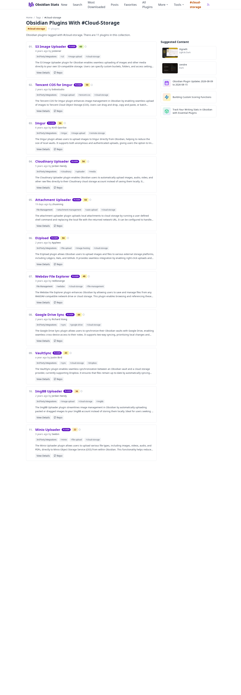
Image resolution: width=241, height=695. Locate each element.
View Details (43, 72)
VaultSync (43, 353)
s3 (62, 56)
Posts (115, 5)
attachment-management (68, 209)
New (64, 5)
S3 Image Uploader (50, 46)
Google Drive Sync (49, 314)
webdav (60, 286)
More (161, 5)
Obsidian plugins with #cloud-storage (73, 22)
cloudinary (65, 171)
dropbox (92, 363)
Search (77, 5)
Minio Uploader (47, 429)
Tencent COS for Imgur (53, 85)
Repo (59, 72)
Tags (38, 17)
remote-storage (97, 133)
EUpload (42, 238)
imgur (63, 133)
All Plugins (147, 4)
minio (63, 439)
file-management (95, 286)
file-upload (65, 248)
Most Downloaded (96, 4)
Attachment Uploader (53, 200)
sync (63, 324)
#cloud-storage (195, 4)
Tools (177, 5)
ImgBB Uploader (48, 391)
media (92, 171)
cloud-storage (93, 56)
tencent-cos (84, 95)
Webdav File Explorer (52, 276)
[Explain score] (85, 46)
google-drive (76, 324)
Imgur (40, 123)
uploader (80, 171)
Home (29, 17)
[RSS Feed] (208, 4)
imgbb (99, 401)
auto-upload (91, 209)
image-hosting (82, 248)
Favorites (130, 5)
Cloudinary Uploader (52, 161)
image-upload (75, 56)
